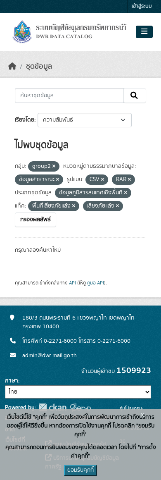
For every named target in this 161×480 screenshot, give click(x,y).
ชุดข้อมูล (39, 66)
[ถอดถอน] (53, 166)
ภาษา (11, 381)
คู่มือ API (95, 283)
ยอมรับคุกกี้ (80, 470)
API (72, 283)
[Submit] (134, 95)
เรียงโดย (24, 120)
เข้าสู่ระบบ (142, 6)
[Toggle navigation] (144, 32)
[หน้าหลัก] (12, 66)
